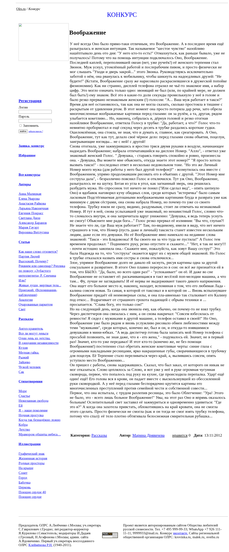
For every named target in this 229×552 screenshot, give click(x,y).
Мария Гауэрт (29, 227)
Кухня (23, 348)
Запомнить (30, 125)
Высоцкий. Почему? (33, 261)
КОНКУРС (122, 14)
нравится (179, 435)
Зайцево (24, 362)
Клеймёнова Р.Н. (40, 545)
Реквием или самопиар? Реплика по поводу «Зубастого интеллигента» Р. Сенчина (42, 270)
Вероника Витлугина (34, 232)
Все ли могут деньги (33, 333)
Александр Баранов (33, 223)
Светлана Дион (29, 218)
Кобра (23, 425)
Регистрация (30, 100)
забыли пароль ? (35, 131)
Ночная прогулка (31, 415)
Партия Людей (29, 256)
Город (23, 478)
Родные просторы (32, 463)
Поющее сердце (30, 497)
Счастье (24, 396)
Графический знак (32, 454)
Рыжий (24, 357)
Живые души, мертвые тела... (40, 285)
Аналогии (26, 300)
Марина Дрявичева (148, 435)
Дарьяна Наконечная (33, 208)
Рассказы (99, 435)
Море (23, 391)
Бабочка (24, 482)
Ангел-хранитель (31, 328)
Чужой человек (30, 367)
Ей (21, 405)
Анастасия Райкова (32, 203)
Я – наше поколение (33, 410)
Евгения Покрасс (31, 213)
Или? (22, 280)
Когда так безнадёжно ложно (39, 420)
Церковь (25, 487)
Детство (24, 429)
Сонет (23, 473)
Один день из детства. (34, 338)
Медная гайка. (29, 352)
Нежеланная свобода (33, 401)
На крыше (26, 468)
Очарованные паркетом (36, 304)
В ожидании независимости (39, 343)
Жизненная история (33, 458)
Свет (22, 309)
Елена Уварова (29, 198)
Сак (21, 372)
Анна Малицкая (30, 194)
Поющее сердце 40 (32, 492)
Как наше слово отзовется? (38, 251)
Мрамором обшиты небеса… (40, 434)
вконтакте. (180, 533)
